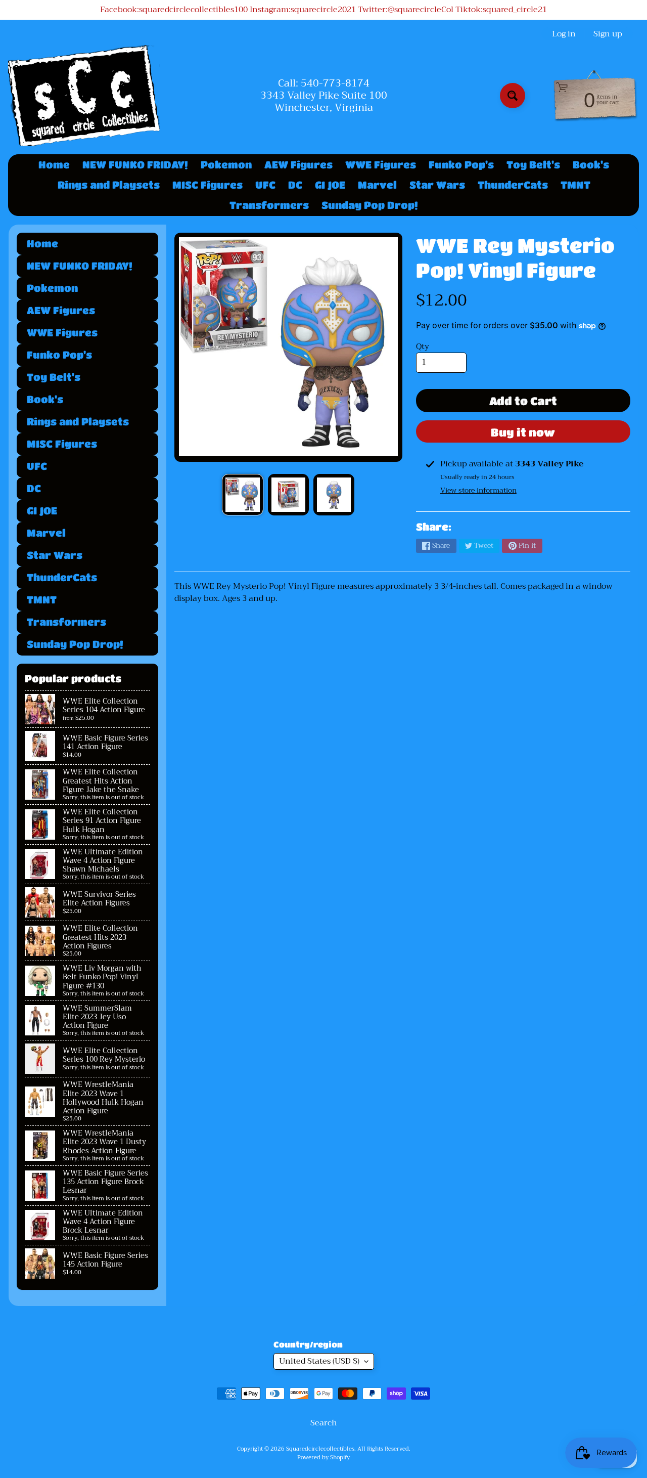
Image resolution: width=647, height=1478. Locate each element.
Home (54, 164)
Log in (564, 34)
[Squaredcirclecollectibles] (84, 95)
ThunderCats (513, 185)
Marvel (377, 185)
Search (323, 1423)
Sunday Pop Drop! (369, 205)
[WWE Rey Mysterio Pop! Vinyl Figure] (242, 494)
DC (295, 185)
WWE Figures (380, 164)
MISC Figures (207, 185)
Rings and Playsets (109, 185)
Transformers (269, 205)
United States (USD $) (319, 1361)
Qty (422, 346)
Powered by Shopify (323, 1457)
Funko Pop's (461, 164)
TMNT (575, 185)
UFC (265, 185)
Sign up (607, 34)
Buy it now (523, 432)
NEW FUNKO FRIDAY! (135, 164)
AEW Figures (298, 164)
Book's (591, 164)
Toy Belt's (533, 164)
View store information (478, 490)
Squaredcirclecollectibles (320, 1449)
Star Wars (437, 185)
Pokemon (226, 164)
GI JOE (330, 185)
